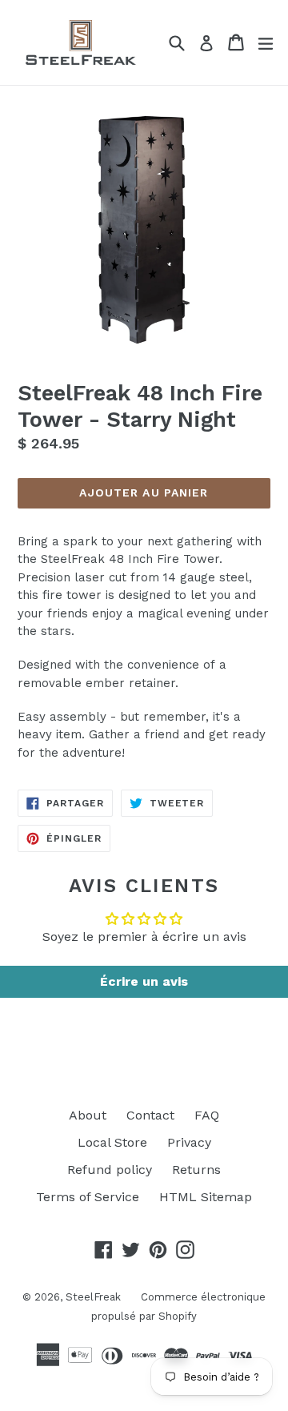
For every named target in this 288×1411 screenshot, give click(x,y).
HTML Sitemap (205, 1196)
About (87, 1115)
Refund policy (109, 1169)
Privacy (189, 1142)
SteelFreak (93, 1297)
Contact (150, 1115)
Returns (196, 1169)
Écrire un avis (144, 981)
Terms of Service (87, 1196)
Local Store (112, 1142)
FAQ (206, 1115)
